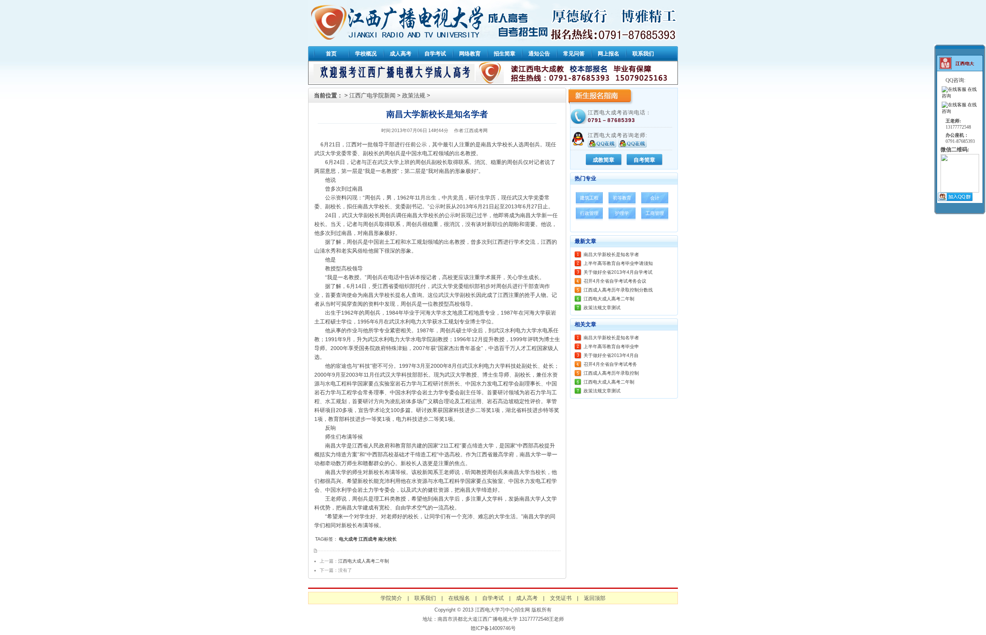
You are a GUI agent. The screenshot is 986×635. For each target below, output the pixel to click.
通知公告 (539, 53)
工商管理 (655, 213)
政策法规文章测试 (602, 307)
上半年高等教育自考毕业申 (611, 346)
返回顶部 (594, 598)
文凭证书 (561, 598)
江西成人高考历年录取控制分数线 (618, 290)
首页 (331, 53)
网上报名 (608, 53)
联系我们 (643, 53)
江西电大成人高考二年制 (363, 561)
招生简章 (504, 53)
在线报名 (459, 598)
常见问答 (574, 53)
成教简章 (603, 160)
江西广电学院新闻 (372, 95)
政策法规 (413, 95)
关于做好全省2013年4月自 (611, 355)
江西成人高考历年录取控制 (611, 373)
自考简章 (644, 160)
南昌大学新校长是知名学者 (611, 254)
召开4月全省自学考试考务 (610, 364)
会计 (654, 198)
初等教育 (622, 198)
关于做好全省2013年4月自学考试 (618, 272)
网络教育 (470, 53)
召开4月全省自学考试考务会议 (615, 281)
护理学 (622, 213)
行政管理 (589, 213)
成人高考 (400, 53)
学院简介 (391, 598)
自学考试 (435, 53)
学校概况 (366, 53)
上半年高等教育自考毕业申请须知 (618, 263)
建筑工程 (589, 198)
